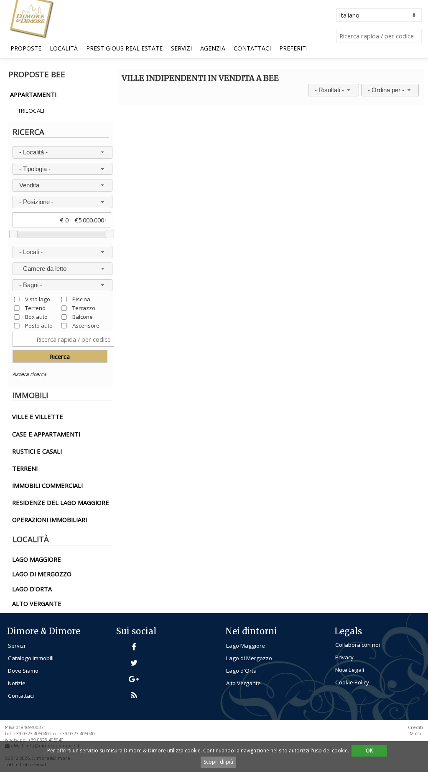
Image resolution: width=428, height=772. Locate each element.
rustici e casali (37, 451)
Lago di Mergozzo (249, 658)
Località (64, 48)
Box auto (36, 316)
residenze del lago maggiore (60, 502)
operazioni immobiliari (49, 519)
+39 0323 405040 (46, 740)
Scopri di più (218, 761)
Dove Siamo (23, 670)
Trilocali (31, 110)
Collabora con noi (357, 644)
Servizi (181, 48)
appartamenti (33, 94)
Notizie (16, 683)
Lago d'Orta (241, 670)
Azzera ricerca (29, 374)
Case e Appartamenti (46, 434)
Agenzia (212, 48)
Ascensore (85, 325)
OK (369, 750)
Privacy (344, 657)
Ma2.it (416, 734)
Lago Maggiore (245, 645)
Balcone (82, 316)
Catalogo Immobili (31, 658)
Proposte (25, 48)
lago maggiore (36, 559)
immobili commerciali (47, 485)
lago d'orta (32, 589)
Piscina (81, 299)
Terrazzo (83, 307)
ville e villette (37, 416)
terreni (25, 468)
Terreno (35, 307)
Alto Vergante (243, 683)
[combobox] (62, 152)
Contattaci (252, 48)
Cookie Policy (352, 682)
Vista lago (37, 299)
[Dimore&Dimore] (31, 18)
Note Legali (349, 670)
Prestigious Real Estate (124, 48)
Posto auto (39, 325)
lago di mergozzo (41, 574)
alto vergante (36, 603)
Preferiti (293, 48)
